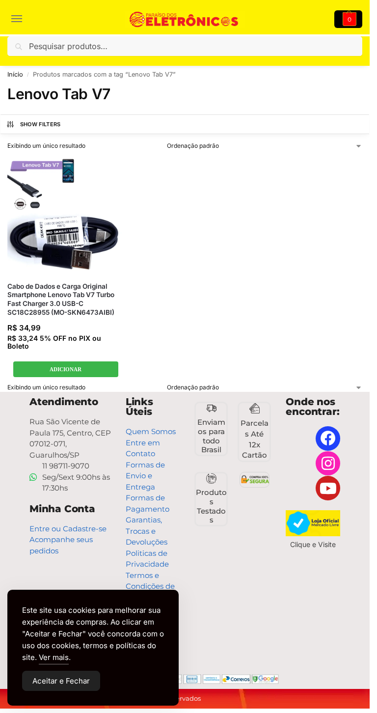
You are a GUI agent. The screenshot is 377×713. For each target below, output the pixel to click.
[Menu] (22, 19)
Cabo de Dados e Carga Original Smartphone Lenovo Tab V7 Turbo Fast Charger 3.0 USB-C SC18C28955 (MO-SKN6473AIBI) (60, 299)
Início (15, 74)
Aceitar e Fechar (61, 681)
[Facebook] (328, 438)
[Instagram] (328, 463)
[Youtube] (328, 488)
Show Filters (40, 124)
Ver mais (54, 657)
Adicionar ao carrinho (65, 369)
